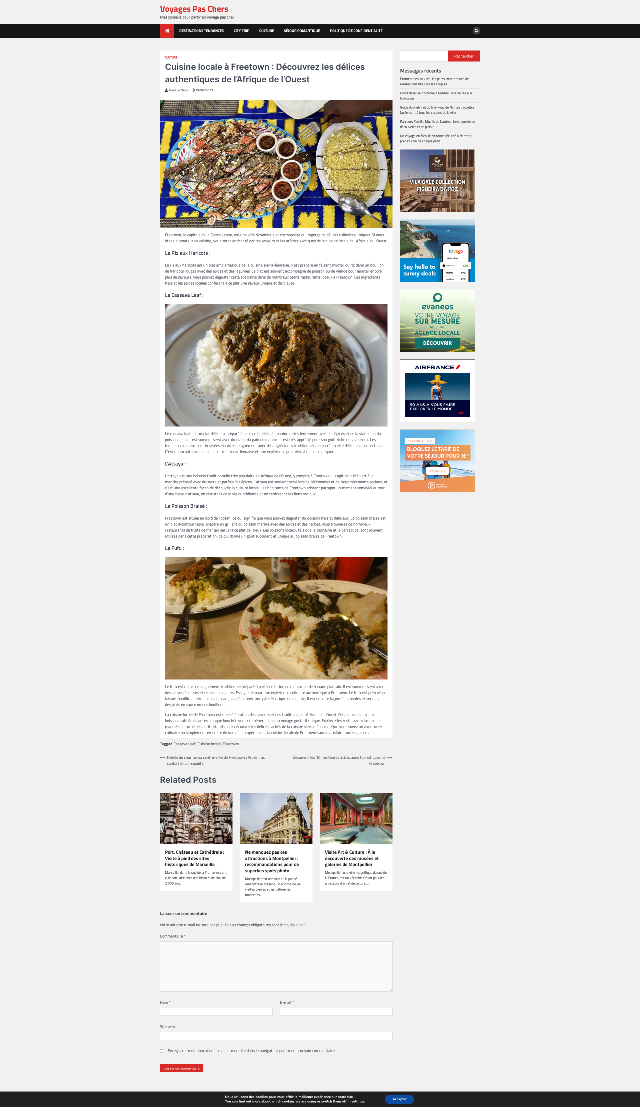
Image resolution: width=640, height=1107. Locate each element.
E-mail (287, 1002)
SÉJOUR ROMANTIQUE (302, 31)
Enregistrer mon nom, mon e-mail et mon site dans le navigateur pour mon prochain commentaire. (252, 1051)
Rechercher (464, 56)
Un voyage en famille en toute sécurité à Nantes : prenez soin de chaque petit (436, 138)
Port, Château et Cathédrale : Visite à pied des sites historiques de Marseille (194, 858)
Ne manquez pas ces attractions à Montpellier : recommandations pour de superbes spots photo (272, 861)
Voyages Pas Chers (194, 8)
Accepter (399, 1099)
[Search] (476, 30)
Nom (165, 1002)
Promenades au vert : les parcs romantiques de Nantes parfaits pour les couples (434, 81)
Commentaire (173, 936)
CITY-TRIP (241, 31)
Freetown (231, 744)
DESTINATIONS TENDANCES (201, 31)
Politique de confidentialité (356, 31)
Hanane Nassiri (179, 90)
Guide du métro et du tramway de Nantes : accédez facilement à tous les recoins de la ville (437, 109)
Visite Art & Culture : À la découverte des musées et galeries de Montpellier (352, 858)
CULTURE (266, 31)
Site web (167, 1027)
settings (358, 1101)
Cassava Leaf (185, 744)
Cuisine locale (209, 744)
